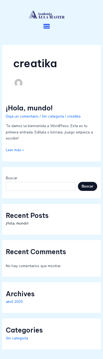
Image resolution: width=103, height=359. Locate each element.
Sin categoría (53, 116)
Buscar (11, 178)
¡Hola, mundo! (29, 108)
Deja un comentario (22, 116)
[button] (46, 26)
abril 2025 (14, 301)
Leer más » (15, 149)
